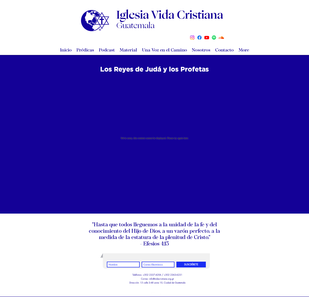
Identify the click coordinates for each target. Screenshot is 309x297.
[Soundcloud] (221, 37)
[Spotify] (214, 37)
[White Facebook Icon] (159, 294)
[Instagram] (192, 37)
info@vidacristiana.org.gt (161, 278)
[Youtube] (207, 37)
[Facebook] (199, 37)
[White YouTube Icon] (153, 294)
